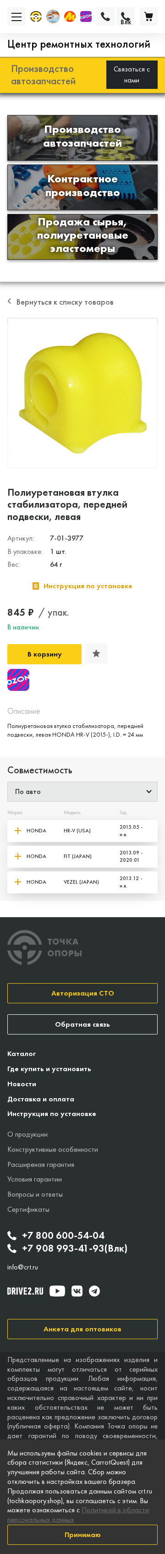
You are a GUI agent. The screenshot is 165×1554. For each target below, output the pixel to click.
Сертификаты (28, 1209)
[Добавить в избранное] (96, 653)
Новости (21, 1084)
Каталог (21, 1053)
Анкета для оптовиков (82, 1329)
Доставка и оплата (40, 1099)
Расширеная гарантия (40, 1164)
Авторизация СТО (82, 993)
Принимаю (83, 1534)
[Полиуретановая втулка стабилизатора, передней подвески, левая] (82, 393)
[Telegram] (94, 1291)
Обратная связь (82, 1024)
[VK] (77, 1291)
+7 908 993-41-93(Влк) (74, 1248)
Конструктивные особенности (52, 1149)
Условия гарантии (34, 1179)
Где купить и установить (49, 1068)
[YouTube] (57, 1291)
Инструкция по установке (51, 1113)
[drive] (25, 1291)
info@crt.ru (22, 1267)
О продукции (27, 1134)
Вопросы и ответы (35, 1194)
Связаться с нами (132, 74)
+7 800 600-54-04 (63, 1235)
